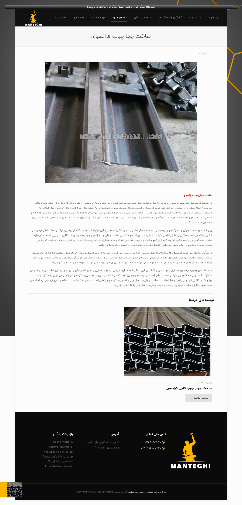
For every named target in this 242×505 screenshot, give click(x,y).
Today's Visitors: (59, 447)
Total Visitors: (54, 467)
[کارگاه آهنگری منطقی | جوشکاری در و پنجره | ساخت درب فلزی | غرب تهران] (34, 17)
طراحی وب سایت (157, 491)
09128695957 (152, 443)
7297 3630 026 (151, 449)
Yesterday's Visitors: (56, 457)
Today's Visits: (61, 442)
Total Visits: (56, 462)
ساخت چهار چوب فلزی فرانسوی (188, 388)
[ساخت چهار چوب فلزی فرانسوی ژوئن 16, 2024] (3, 489)
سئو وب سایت (136, 491)
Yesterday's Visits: (56, 452)
